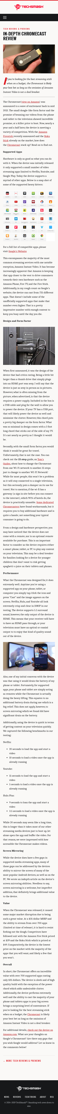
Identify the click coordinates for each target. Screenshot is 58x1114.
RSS (52, 1096)
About (43, 1096)
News (6, 1096)
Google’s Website (18, 251)
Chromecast (13, 144)
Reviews (17, 1096)
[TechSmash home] (29, 7)
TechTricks (30, 1096)
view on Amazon (30, 101)
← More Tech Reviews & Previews (22, 1060)
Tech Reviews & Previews (16, 28)
